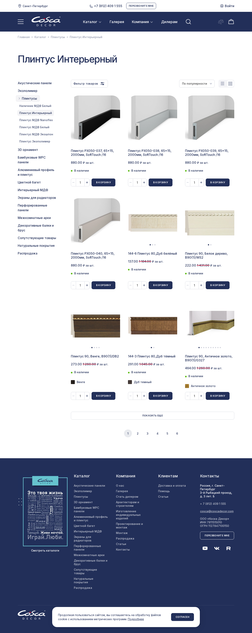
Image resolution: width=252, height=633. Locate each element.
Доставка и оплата (172, 485)
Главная (24, 37)
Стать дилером (127, 496)
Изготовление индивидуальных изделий (128, 515)
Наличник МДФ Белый (35, 106)
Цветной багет (29, 182)
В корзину (103, 182)
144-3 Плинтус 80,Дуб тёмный (151, 356)
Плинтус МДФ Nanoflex (36, 120)
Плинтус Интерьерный (35, 113)
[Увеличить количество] (87, 182)
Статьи (121, 544)
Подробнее (136, 619)
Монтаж (122, 533)
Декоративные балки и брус (36, 227)
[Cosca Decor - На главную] (46, 21)
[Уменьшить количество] (73, 182)
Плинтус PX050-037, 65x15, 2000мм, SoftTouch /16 (92, 153)
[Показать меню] (21, 21)
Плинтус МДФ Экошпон (36, 134)
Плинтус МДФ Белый (34, 127)
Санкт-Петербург (35, 6)
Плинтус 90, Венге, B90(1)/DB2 (95, 356)
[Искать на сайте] (188, 22)
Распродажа (27, 253)
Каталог (90, 22)
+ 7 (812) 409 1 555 (213, 503)
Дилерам (169, 22)
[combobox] (197, 84)
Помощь (164, 491)
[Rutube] (228, 548)
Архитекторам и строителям (127, 503)
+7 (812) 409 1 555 (107, 6)
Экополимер (27, 91)
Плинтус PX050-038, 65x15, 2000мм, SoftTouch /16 (149, 153)
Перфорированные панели (32, 207)
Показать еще (152, 415)
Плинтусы (58, 37)
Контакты (123, 549)
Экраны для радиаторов (37, 198)
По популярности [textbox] (194, 83)
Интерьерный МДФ (33, 190)
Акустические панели (35, 83)
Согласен (182, 616)
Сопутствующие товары (37, 238)
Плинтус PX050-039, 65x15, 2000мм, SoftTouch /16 (207, 153)
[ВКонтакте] (217, 548)
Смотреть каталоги (45, 550)
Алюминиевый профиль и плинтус (36, 172)
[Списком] (222, 83)
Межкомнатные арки (34, 218)
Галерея (117, 22)
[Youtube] (205, 548)
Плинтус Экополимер (34, 141)
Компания (140, 22)
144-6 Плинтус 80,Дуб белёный (152, 253)
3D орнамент (28, 150)
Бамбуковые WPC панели (32, 159)
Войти (229, 6)
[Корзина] (231, 21)
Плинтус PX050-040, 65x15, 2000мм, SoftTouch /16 (93, 255)
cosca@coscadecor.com (216, 511)
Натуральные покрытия (36, 246)
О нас (120, 485)
